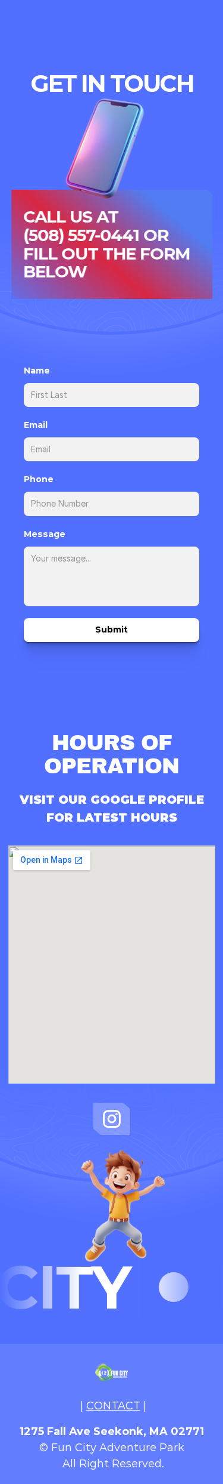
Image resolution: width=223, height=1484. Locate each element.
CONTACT (113, 1405)
